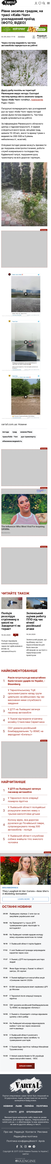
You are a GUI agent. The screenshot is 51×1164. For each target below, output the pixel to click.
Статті (12, 1112)
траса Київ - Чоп (10, 436)
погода (5, 432)
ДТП (21, 1112)
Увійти (36, 3)
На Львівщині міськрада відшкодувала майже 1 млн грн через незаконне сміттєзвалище (27, 1026)
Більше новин (25, 1066)
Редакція (19, 1131)
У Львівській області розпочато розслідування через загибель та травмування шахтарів (24, 1037)
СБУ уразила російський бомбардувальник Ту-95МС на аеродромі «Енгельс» (25, 731)
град (14, 432)
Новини (8, 1106)
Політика (42, 1106)
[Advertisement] (24, 249)
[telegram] (34, 1147)
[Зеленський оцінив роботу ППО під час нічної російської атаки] (36, 603)
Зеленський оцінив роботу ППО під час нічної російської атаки (36, 621)
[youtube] (29, 1147)
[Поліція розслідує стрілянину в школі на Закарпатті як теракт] (11, 603)
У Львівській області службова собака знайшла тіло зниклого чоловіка (26, 839)
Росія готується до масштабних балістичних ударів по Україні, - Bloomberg (27, 680)
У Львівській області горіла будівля (25, 944)
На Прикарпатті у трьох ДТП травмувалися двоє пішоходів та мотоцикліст (24, 925)
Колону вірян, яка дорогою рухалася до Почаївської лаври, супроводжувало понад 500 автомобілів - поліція (26, 825)
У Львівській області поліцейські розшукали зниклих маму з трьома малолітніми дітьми (26, 810)
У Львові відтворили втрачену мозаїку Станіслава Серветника (26, 720)
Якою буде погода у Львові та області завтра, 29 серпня (26, 969)
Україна (29, 1106)
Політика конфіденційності (22, 1141)
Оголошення (34, 1112)
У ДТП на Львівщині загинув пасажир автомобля (24, 711)
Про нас (8, 1131)
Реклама (24, 29)
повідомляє (37, 99)
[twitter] (21, 1147)
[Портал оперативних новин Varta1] (9, 3)
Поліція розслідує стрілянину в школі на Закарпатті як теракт (10, 621)
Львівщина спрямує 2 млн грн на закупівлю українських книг (24, 915)
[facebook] (17, 1147)
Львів (18, 1106)
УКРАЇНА (21, 37)
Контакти (31, 1131)
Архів (41, 1141)
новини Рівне (26, 432)
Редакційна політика (25, 1136)
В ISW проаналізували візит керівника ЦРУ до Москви (29, 988)
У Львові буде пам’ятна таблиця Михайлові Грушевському (29, 1048)
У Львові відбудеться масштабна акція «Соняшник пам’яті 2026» (27, 978)
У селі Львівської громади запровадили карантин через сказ (27, 951)
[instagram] (25, 1147)
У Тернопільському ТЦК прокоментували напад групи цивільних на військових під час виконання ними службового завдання (26, 697)
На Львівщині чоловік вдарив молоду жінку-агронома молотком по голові (26, 935)
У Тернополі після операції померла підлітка (23, 800)
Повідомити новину (40, 3)
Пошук (43, 3)
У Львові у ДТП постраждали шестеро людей (27, 960)
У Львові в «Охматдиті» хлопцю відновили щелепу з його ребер (28, 1015)
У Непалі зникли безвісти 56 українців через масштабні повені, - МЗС (27, 1057)
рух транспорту (28, 436)
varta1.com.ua (8, 1122)
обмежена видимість (12, 441)
